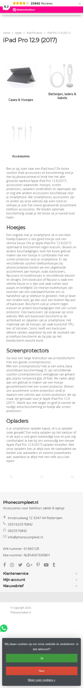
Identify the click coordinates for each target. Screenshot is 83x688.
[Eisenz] (41, 477)
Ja (41, 658)
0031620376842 (20, 524)
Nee (41, 671)
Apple (18, 33)
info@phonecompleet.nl (25, 537)
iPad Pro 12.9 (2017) (58, 33)
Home (6, 33)
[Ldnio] (72, 477)
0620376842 (17, 531)
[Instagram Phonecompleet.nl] (14, 565)
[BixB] (11, 477)
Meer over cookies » (41, 680)
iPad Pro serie (34, 33)
